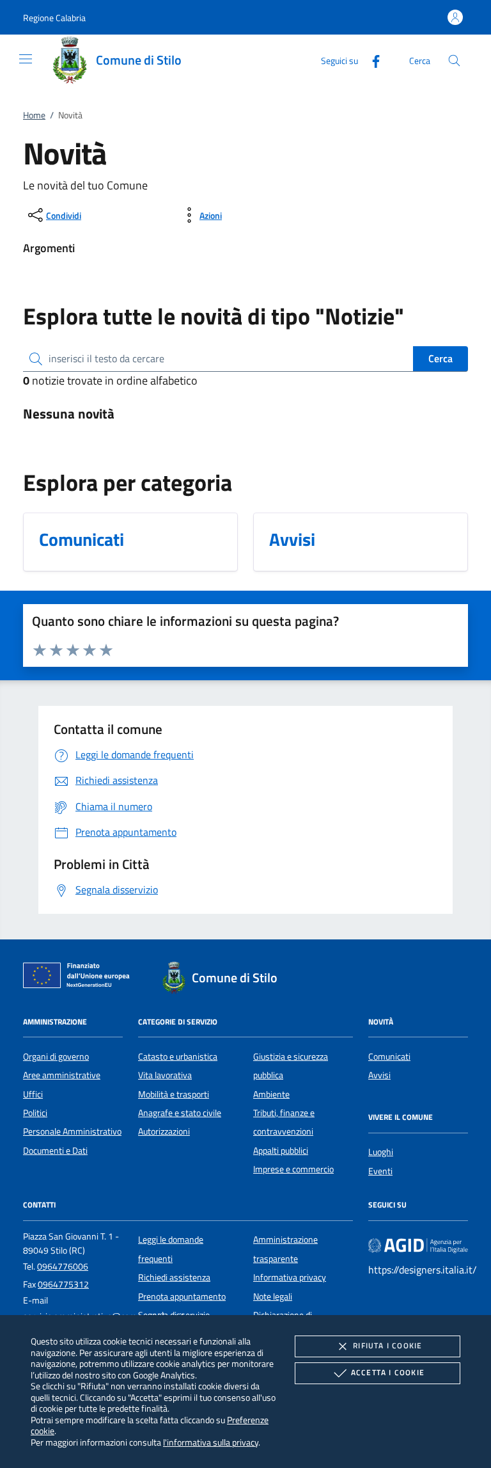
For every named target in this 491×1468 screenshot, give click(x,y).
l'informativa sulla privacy (210, 1442)
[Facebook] (371, 59)
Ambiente (271, 1094)
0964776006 (62, 1266)
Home (34, 115)
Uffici (33, 1094)
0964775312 (63, 1284)
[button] (54, 17)
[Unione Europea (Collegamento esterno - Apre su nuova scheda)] (80, 978)
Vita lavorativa (165, 1075)
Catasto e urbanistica (177, 1056)
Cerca (440, 358)
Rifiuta (387, 1345)
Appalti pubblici (280, 1151)
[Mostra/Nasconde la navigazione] (25, 59)
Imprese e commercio (293, 1169)
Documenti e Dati (55, 1151)
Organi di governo (56, 1056)
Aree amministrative (61, 1075)
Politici (35, 1113)
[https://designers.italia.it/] (418, 1245)
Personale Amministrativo (72, 1131)
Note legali (272, 1296)
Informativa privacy (289, 1277)
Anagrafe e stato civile (179, 1113)
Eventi (380, 1171)
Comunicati (389, 1056)
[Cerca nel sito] (454, 60)
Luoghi (380, 1152)
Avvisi (379, 1075)
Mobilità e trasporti (173, 1094)
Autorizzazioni (164, 1131)
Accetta (388, 1372)
